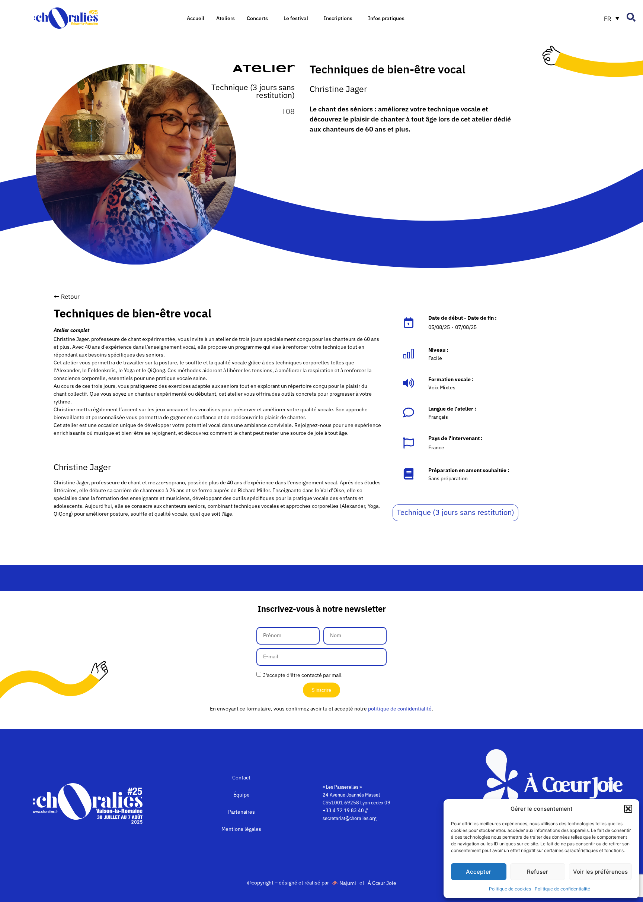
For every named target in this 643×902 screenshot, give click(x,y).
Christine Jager (338, 88)
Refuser (537, 871)
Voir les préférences (600, 871)
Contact (241, 777)
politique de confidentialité (400, 708)
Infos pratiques (386, 18)
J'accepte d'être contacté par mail (302, 674)
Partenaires (241, 811)
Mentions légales (241, 829)
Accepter (478, 871)
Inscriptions (338, 18)
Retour (70, 296)
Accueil (195, 18)
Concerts (257, 18)
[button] (628, 809)
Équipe (241, 794)
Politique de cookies (510, 889)
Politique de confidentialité (562, 889)
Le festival (296, 18)
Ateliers (225, 18)
